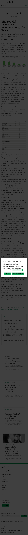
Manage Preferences (18, 273)
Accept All (7, 273)
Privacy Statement (17, 270)
